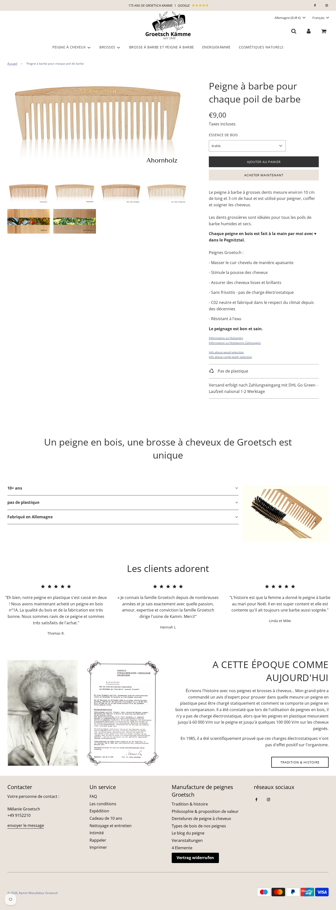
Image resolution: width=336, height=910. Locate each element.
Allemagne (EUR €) (288, 17)
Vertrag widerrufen (195, 857)
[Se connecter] (308, 31)
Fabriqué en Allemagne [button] (30, 517)
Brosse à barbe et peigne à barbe (161, 47)
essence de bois (223, 135)
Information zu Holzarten (226, 338)
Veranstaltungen (187, 840)
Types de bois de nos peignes (199, 826)
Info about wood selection (226, 352)
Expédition (99, 811)
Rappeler (98, 840)
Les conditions (103, 803)
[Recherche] (293, 31)
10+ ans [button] (14, 488)
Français (318, 17)
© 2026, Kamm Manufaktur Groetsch (32, 893)
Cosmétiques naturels (261, 47)
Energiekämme (216, 47)
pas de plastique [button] (23, 502)
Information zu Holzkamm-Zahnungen (235, 343)
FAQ (93, 796)
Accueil (12, 63)
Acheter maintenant (263, 175)
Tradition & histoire (300, 762)
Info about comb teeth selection (230, 357)
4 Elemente (182, 847)
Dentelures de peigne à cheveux (201, 818)
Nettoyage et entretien (111, 825)
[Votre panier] (324, 31)
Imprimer (98, 847)
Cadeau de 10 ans (106, 818)
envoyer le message (25, 825)
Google (184, 5)
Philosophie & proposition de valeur (205, 811)
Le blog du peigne (188, 833)
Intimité (97, 832)
